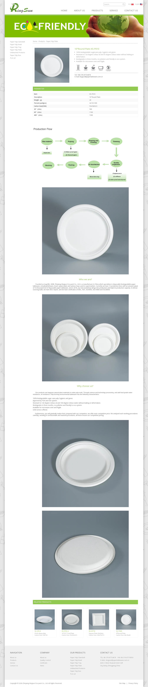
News (42, 666)
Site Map (122, 683)
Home (64, 10)
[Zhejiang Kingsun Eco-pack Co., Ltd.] (21, 8)
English (137, 4)
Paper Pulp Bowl (16, 44)
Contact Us (131, 10)
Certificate (43, 663)
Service (114, 10)
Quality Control (45, 660)
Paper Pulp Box (15, 55)
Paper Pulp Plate (16, 50)
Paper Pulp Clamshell (17, 42)
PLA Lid (12, 58)
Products (97, 10)
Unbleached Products (17, 52)
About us (79, 10)
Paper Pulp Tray (15, 47)
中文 (129, 4)
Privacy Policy (133, 683)
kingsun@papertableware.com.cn (91, 77)
